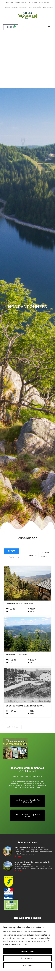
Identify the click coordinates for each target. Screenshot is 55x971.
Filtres (11, 551)
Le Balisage (23, 7)
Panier (30, 7)
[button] (49, 26)
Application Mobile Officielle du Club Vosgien (29, 847)
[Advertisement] (27, 60)
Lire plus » (18, 856)
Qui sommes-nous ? (11, 7)
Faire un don (37, 7)
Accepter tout (27, 951)
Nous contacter (48, 7)
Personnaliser (27, 958)
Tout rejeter (27, 965)
